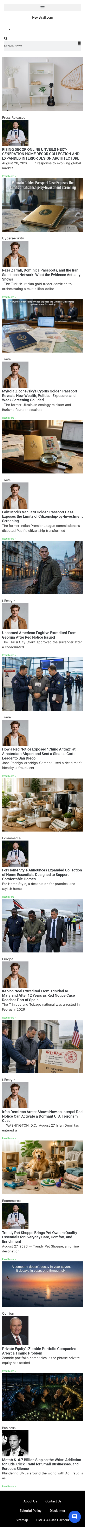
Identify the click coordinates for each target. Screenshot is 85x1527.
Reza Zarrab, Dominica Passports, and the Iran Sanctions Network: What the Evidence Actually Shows (41, 274)
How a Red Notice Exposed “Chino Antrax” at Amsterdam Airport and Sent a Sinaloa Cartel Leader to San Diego (39, 753)
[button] (42, 7)
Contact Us (53, 1501)
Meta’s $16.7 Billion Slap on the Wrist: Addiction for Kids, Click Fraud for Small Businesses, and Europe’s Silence (41, 1464)
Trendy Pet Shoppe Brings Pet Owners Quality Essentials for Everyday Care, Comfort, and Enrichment (39, 1237)
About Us (30, 1501)
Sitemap (22, 1520)
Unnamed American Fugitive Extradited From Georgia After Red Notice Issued (39, 635)
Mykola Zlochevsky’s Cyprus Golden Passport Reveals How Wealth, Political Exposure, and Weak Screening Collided (39, 395)
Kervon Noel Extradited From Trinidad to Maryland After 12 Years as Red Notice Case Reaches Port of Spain (38, 995)
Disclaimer (57, 1511)
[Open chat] (74, 1517)
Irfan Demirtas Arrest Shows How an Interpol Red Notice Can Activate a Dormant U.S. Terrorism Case (42, 1116)
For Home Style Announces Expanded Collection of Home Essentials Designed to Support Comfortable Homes (42, 874)
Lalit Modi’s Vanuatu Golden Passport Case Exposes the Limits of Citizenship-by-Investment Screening (42, 516)
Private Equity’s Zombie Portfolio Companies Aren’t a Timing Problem (39, 1351)
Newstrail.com (42, 17)
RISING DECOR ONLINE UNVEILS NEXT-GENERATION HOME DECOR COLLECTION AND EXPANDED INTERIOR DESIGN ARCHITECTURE (41, 153)
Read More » (9, 176)
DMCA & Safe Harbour (52, 1520)
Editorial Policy (30, 1511)
